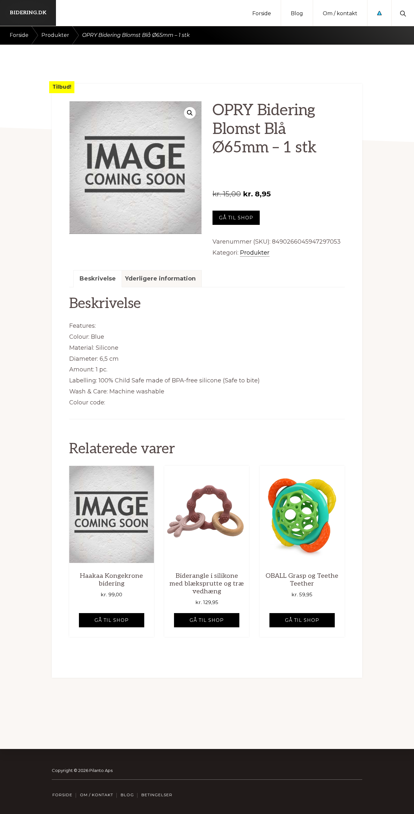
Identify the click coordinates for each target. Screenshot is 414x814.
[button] (403, 13)
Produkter (55, 35)
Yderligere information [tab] (160, 278)
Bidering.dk (28, 13)
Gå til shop (236, 218)
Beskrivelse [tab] (98, 278)
